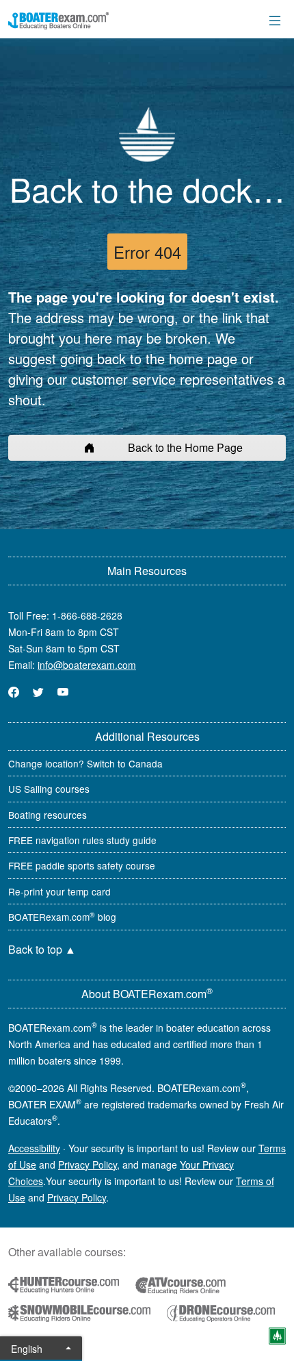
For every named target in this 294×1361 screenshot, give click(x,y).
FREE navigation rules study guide (82, 840)
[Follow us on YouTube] (62, 692)
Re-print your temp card (59, 891)
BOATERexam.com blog (62, 917)
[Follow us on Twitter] (38, 692)
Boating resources (47, 815)
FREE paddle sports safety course (81, 865)
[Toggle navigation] (275, 20)
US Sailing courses (49, 789)
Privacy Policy (87, 1164)
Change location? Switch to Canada (85, 763)
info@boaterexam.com (87, 665)
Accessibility (34, 1148)
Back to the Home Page (185, 447)
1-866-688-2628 (87, 615)
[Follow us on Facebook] (13, 692)
